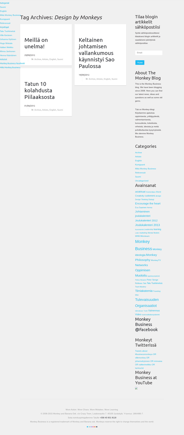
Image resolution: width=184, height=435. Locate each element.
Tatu (144, 283)
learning (157, 229)
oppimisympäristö (153, 276)
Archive (37, 110)
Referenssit (5, 23)
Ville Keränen (6, 35)
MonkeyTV (156, 260)
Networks (141, 265)
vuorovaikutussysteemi (151, 315)
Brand (158, 192)
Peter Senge (152, 280)
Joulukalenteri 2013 (147, 225)
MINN (137, 236)
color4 (93, 426)
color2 (89, 426)
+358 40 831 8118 (108, 417)
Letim (137, 233)
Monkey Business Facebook (12, 63)
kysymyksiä (139, 229)
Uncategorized (141, 181)
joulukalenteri (142, 215)
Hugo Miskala (6, 43)
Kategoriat (4, 3)
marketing (143, 233)
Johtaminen (142, 211)
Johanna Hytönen (8, 39)
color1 (87, 426)
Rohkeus (138, 283)
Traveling (156, 291)
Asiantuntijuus (151, 192)
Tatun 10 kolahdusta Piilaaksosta (39, 90)
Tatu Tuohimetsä (7, 31)
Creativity (139, 195)
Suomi (3, 7)
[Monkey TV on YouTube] (136, 388)
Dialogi (151, 199)
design (158, 196)
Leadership (148, 229)
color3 (91, 426)
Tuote (146, 311)
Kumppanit (5, 19)
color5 (94, 426)
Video (138, 314)
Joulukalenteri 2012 (146, 220)
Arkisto (45, 110)
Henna (149, 208)
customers (150, 195)
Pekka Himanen (140, 280)
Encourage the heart (147, 203)
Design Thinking (141, 199)
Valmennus (154, 310)
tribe (137, 295)
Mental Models (153, 233)
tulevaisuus (139, 311)
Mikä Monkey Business (10, 15)
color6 (96, 426)
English (3, 11)
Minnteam (145, 236)
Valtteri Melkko (6, 47)
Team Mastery (140, 287)
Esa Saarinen (140, 207)
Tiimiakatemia (144, 290)
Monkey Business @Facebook (146, 324)
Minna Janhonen (7, 51)
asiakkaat (140, 191)
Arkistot (3, 59)
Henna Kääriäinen (8, 55)
